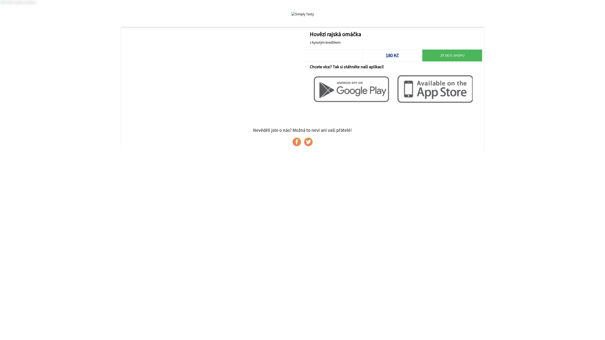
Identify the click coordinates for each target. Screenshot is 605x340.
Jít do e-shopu (452, 55)
